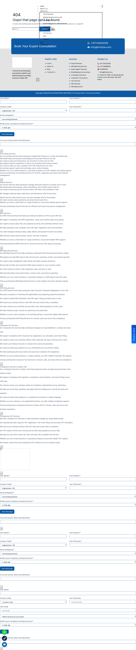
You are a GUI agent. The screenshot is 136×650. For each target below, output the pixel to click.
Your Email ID (75, 98)
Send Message (7, 134)
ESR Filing (46, 39)
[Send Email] (4, 644)
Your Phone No (75, 107)
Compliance (47, 27)
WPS (44, 36)
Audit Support (47, 20)
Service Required (7, 115)
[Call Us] (4, 638)
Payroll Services (48, 14)
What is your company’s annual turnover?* (16, 621)
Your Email (4, 607)
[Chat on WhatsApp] (4, 632)
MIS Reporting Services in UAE (52, 17)
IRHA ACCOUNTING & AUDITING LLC (60, 93)
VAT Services (47, 33)
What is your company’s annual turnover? (17, 124)
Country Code (6, 107)
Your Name (5, 98)
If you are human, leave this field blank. (15, 140)
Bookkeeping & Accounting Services (55, 23)
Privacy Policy (80, 93)
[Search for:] (26, 28)
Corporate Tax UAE (49, 30)
